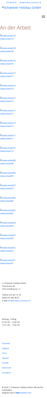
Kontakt (5, 363)
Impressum (6, 367)
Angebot (5, 348)
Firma (4, 353)
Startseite (6, 343)
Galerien (5, 358)
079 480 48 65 (11, 2)
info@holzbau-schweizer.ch (30, 2)
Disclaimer (6, 372)
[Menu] (43, 17)
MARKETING (23, 393)
